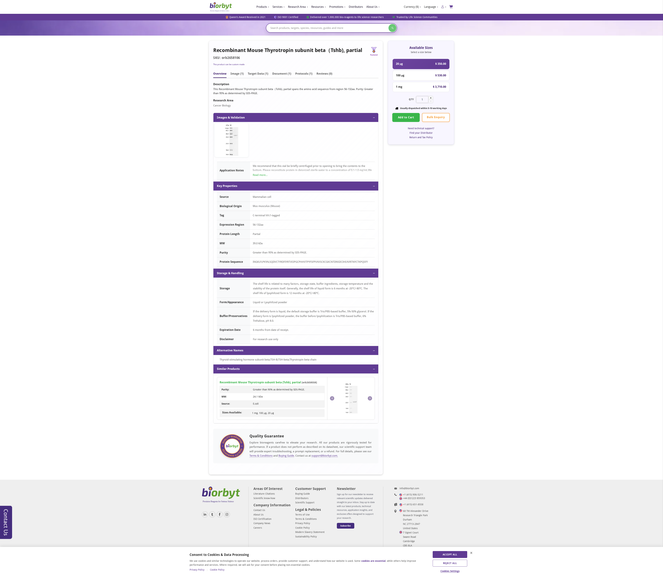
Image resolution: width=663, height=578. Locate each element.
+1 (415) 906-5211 (413, 494)
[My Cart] (451, 7)
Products (261, 6)
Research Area (297, 6)
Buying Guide (286, 455)
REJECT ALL (450, 563)
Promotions (336, 6)
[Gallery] (295, 141)
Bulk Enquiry (436, 117)
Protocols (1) (304, 73)
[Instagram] (227, 514)
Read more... (260, 175)
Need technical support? (421, 128)
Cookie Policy (302, 527)
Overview (220, 73)
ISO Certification (262, 519)
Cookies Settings (450, 571)
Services (277, 6)
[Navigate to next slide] (370, 398)
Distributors (356, 6)
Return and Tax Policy (421, 137)
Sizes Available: (232, 412)
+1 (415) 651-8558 (413, 504)
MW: (224, 396)
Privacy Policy (302, 523)
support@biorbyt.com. (324, 455)
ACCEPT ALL (450, 554)
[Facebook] (220, 514)
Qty (411, 99)
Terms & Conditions (261, 455)
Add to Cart (406, 117)
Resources (317, 6)
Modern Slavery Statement (310, 532)
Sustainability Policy (306, 536)
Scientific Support (304, 502)
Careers (257, 527)
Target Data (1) (258, 73)
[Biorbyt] (221, 7)
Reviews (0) (324, 73)
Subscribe (345, 525)
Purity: (225, 389)
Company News (261, 523)
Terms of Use (302, 514)
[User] (443, 6)
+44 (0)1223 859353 (414, 498)
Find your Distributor (421, 132)
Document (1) (281, 73)
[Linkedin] (205, 514)
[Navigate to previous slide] (332, 398)
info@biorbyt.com (409, 488)
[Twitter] (212, 514)
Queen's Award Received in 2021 (247, 17)
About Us (371, 6)
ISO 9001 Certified (288, 17)
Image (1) (237, 73)
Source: (226, 403)
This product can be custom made (228, 64)
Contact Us (259, 510)
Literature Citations (264, 493)
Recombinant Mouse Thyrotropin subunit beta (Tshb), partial (260, 382)
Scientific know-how (264, 498)
